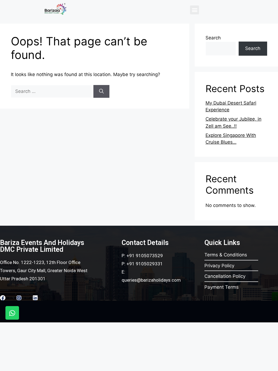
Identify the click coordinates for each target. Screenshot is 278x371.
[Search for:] (52, 91)
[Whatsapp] (12, 313)
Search (213, 37)
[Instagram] (19, 298)
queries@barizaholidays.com (151, 280)
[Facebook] (2, 298)
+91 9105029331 (145, 263)
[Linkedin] (35, 298)
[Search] (101, 91)
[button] (194, 9)
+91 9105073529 (145, 255)
